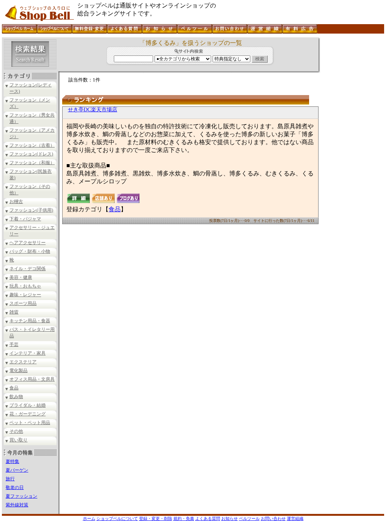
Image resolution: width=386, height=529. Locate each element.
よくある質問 (207, 518)
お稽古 (16, 201)
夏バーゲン (17, 470)
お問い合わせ (273, 518)
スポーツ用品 (23, 303)
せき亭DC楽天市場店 (92, 109)
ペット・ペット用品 (29, 422)
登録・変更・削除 (155, 518)
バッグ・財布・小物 (29, 251)
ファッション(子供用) (31, 210)
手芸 (13, 344)
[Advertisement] (351, 150)
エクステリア (23, 361)
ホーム (89, 518)
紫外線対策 (17, 504)
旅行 (10, 478)
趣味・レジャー (25, 294)
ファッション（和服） (32, 162)
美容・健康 (20, 277)
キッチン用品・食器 (29, 320)
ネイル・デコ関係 (27, 268)
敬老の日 (15, 487)
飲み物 (16, 396)
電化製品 (18, 370)
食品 (13, 388)
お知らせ (229, 518)
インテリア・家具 (27, 353)
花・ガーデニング (27, 414)
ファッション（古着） (32, 145)
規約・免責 (183, 518)
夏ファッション (21, 496)
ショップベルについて (117, 518)
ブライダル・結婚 (27, 405)
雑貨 (13, 312)
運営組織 (295, 518)
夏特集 (12, 461)
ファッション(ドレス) (31, 154)
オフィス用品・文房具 (32, 379)
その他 (16, 431)
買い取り (18, 440)
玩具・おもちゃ (25, 286)
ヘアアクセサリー (27, 242)
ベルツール (249, 518)
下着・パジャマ (25, 218)
